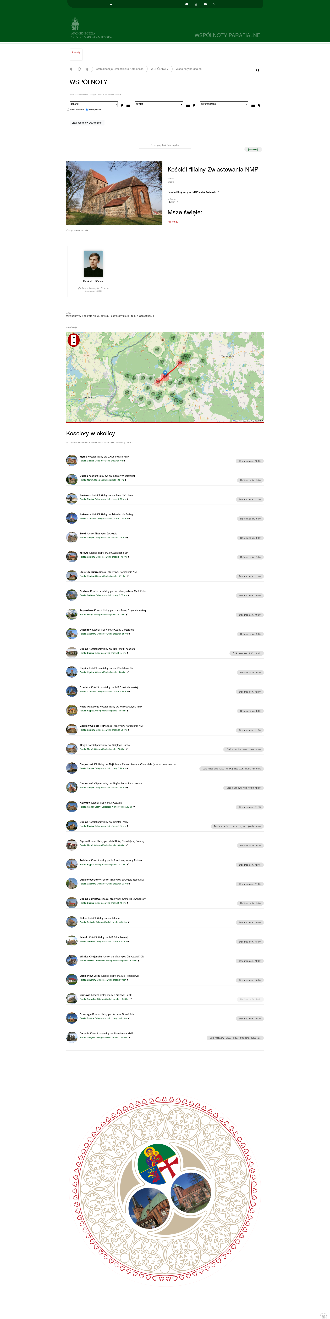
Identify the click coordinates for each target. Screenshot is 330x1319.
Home (87, 69)
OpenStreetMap (248, 421)
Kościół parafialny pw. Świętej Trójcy (104, 822)
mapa (164, 377)
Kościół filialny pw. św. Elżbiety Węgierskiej (107, 475)
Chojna (172, 202)
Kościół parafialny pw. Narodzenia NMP (106, 1033)
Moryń (90, 479)
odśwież (78, 69)
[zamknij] (253, 149)
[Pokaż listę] (128, 104)
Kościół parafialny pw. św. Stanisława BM (107, 668)
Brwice (90, 1018)
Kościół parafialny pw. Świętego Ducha (105, 745)
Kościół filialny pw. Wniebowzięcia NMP (111, 706)
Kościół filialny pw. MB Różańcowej (109, 975)
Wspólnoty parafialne (189, 69)
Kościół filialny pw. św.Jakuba (100, 918)
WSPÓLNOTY (159, 69)
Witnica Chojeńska (96, 960)
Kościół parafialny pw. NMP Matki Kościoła (107, 648)
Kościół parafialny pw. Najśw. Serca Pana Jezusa (111, 783)
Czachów (91, 518)
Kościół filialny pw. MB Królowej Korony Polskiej (111, 860)
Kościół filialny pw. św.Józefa (98, 533)
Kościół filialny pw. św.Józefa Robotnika (112, 879)
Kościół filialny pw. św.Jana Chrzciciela (107, 495)
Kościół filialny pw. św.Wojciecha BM (104, 552)
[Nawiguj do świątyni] (124, 460)
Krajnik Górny (94, 806)
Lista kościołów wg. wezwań (87, 122)
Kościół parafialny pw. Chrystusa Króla (112, 956)
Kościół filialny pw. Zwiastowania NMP (104, 456)
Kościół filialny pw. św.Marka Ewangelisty (113, 898)
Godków (91, 556)
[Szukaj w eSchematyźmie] (257, 70)
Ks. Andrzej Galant (93, 285)
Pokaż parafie (95, 109)
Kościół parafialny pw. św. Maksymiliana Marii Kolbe (113, 591)
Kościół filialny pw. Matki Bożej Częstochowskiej (113, 610)
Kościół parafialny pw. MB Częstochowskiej (109, 687)
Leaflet (237, 421)
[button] (165, 373)
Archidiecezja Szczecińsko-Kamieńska (116, 27)
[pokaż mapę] (122, 104)
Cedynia (91, 922)
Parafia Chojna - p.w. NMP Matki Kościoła (192, 192)
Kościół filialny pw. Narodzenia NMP (109, 572)
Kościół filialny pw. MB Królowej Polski (106, 995)
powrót (71, 69)
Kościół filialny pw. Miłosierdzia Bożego (107, 514)
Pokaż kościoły (77, 109)
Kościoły (76, 52)
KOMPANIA (259, 421)
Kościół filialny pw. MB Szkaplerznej (104, 937)
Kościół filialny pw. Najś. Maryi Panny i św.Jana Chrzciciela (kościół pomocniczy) (128, 764)
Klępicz (90, 576)
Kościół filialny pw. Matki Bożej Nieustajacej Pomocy (112, 841)
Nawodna (91, 999)
